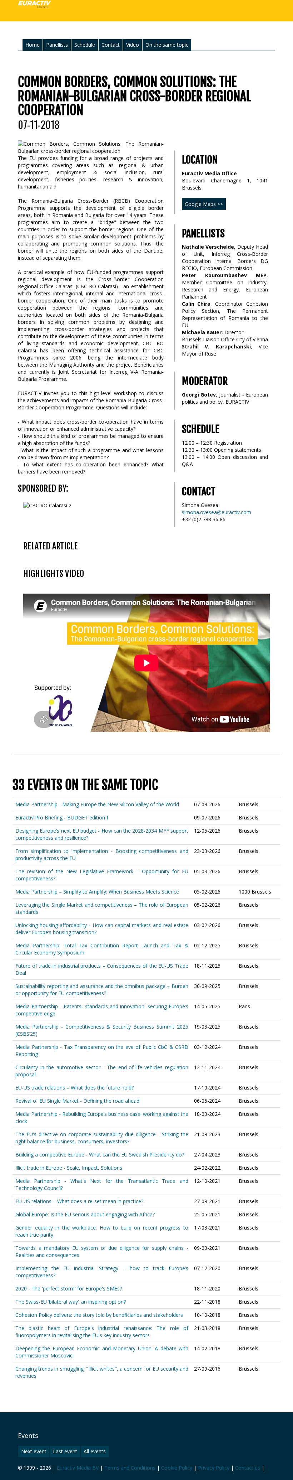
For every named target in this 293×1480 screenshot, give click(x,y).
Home (32, 44)
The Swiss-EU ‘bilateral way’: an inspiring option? (70, 1301)
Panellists (57, 44)
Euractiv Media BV (78, 1467)
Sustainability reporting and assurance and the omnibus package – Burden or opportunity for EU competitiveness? (101, 990)
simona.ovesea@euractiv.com (216, 512)
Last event (65, 1451)
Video (132, 44)
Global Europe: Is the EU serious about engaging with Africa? (85, 1214)
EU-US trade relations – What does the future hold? (74, 1087)
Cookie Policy (176, 1467)
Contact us (247, 1467)
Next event (33, 1451)
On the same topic (166, 44)
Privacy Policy (213, 1467)
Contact (110, 44)
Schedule (84, 44)
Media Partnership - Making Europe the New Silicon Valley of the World (97, 804)
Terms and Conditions (129, 1467)
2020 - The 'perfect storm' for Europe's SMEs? (68, 1288)
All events (95, 1451)
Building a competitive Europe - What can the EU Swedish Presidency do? (99, 1154)
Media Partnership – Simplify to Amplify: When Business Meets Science (97, 891)
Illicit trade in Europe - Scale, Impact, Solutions (68, 1167)
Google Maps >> (204, 204)
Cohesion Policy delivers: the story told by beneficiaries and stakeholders (99, 1314)
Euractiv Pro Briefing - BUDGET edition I (61, 817)
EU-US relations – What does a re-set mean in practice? (79, 1201)
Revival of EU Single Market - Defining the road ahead (77, 1100)
